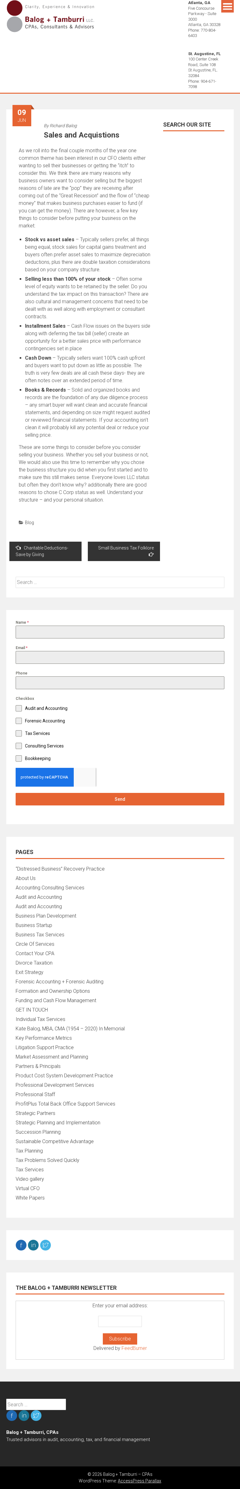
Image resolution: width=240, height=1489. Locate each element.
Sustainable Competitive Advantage (55, 1141)
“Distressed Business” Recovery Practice (60, 869)
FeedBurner (134, 1348)
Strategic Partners (35, 1113)
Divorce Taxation (34, 963)
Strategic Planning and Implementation (58, 1123)
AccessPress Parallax (139, 1480)
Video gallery (30, 1179)
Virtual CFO (28, 1188)
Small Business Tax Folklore (126, 547)
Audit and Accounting (39, 897)
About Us (26, 878)
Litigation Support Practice (45, 1047)
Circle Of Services (35, 944)
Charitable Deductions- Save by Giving (42, 551)
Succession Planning (38, 1132)
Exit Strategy (29, 972)
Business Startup (34, 925)
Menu (227, 6)
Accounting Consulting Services (50, 888)
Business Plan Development (46, 916)
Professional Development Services (55, 1085)
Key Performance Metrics (44, 1038)
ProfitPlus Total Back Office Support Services (65, 1104)
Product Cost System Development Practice (64, 1076)
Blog (29, 522)
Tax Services (30, 1170)
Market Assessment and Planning (52, 1057)
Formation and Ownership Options (53, 991)
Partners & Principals (38, 1066)
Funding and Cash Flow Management (56, 1000)
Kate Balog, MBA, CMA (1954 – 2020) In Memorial (70, 1029)
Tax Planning (29, 1151)
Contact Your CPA (35, 953)
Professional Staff (35, 1094)
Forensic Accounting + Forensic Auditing (59, 982)
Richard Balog (63, 125)
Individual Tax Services (40, 1019)
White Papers (30, 1198)
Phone (22, 673)
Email (22, 648)
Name (22, 622)
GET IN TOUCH (32, 1010)
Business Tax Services (40, 935)
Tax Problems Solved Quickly (47, 1160)
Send (120, 799)
